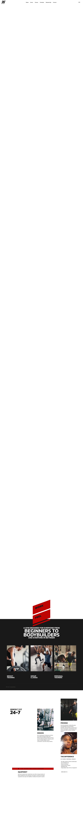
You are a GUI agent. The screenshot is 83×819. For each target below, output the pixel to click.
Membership (48, 2)
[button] (79, 2)
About (31, 2)
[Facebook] (81, 614)
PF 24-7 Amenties (10, 687)
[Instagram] (81, 617)
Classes (36, 2)
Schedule (42, 2)
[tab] (41, 687)
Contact (54, 2)
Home (27, 2)
